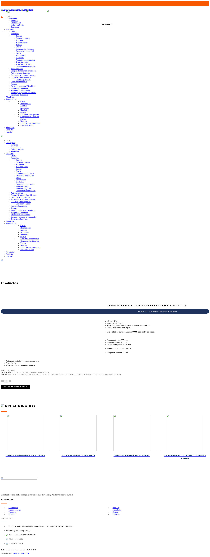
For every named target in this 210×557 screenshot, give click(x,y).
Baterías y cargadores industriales (23, 93)
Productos (9, 29)
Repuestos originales (23, 64)
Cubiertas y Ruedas (23, 80)
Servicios (14, 21)
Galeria (115, 512)
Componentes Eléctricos (29, 117)
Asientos (19, 45)
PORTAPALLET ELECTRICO (38, 374)
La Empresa (12, 18)
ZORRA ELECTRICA (113, 374)
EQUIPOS (17, 372)
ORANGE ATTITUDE (21, 553)
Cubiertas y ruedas (23, 38)
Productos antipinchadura (25, 60)
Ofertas (13, 31)
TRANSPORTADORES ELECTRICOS (90, 374)
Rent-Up (116, 508)
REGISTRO (107, 24)
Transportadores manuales (25, 66)
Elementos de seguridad (25, 51)
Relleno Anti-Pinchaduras (20, 90)
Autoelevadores (22, 42)
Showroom (15, 27)
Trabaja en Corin (17, 25)
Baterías (19, 36)
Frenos (18, 53)
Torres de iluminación (19, 82)
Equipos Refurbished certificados (23, 71)
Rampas (14, 84)
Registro (9, 132)
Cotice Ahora (16, 23)
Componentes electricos (25, 49)
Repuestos (15, 34)
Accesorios (20, 40)
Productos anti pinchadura (30, 123)
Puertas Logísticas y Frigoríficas (23, 86)
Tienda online (11, 99)
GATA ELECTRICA (19, 374)
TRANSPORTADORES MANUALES (35, 372)
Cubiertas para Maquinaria (21, 77)
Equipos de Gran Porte (19, 88)
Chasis (18, 47)
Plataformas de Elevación (20, 73)
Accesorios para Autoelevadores (23, 75)
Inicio (10, 16)
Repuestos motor (22, 62)
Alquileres (10, 97)
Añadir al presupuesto (15, 387)
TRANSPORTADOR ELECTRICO (63, 374)
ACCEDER (107, 19)
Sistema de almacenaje (19, 95)
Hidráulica (20, 58)
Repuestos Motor (27, 125)
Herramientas (21, 55)
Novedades (10, 128)
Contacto (9, 130)
